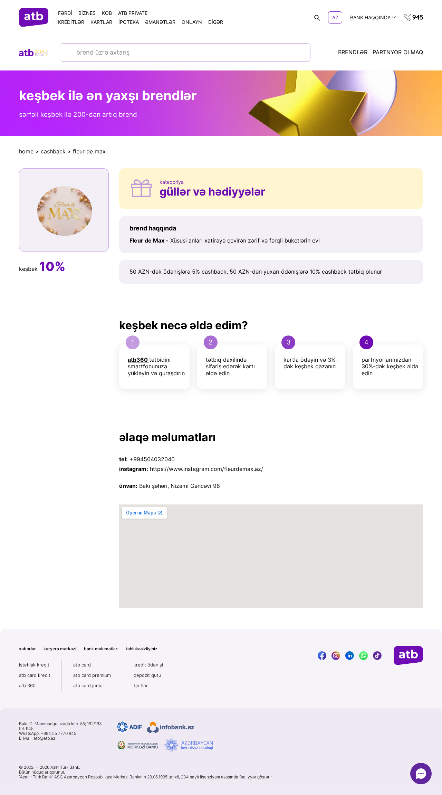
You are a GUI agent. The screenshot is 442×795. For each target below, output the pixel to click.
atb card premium (92, 675)
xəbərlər (27, 648)
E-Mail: (37, 738)
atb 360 (27, 685)
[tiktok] (377, 655)
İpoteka (128, 22)
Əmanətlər (160, 22)
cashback (53, 151)
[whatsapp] (363, 655)
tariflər (141, 685)
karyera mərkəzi (60, 648)
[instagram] (336, 655)
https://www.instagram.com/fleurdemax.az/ (206, 468)
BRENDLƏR (352, 52)
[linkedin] (349, 655)
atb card (82, 665)
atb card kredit (34, 675)
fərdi (65, 13)
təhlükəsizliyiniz (141, 648)
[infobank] (170, 727)
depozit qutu (147, 675)
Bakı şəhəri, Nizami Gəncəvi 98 (179, 485)
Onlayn (192, 22)
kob (107, 13)
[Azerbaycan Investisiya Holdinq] (188, 745)
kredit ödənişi (148, 665)
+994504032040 (152, 459)
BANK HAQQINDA (370, 17)
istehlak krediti (34, 665)
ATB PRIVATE (132, 13)
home (26, 151)
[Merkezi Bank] (138, 745)
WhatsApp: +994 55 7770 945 (47, 733)
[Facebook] (322, 655)
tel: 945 (26, 728)
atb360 (138, 359)
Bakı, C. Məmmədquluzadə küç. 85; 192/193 (60, 723)
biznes (87, 13)
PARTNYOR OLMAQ (398, 52)
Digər (215, 22)
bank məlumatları (101, 648)
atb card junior (88, 685)
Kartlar (101, 22)
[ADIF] (129, 727)
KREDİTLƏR (71, 22)
